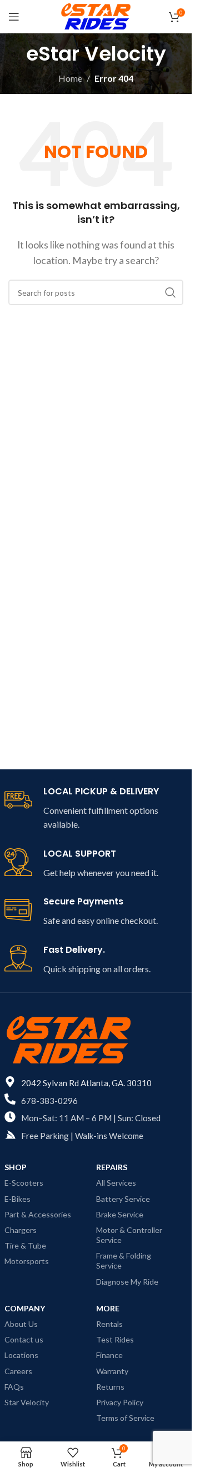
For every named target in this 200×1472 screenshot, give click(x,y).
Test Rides (115, 1339)
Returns (110, 1386)
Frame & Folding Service (123, 1260)
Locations (21, 1355)
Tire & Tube (25, 1245)
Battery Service (123, 1199)
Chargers (20, 1230)
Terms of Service (125, 1418)
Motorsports (26, 1261)
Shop (15, 1167)
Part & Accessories (37, 1214)
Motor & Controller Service (129, 1235)
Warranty (112, 1371)
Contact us (23, 1339)
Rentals (109, 1324)
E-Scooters (23, 1182)
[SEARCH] (170, 292)
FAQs (14, 1386)
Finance (109, 1355)
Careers (18, 1371)
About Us (21, 1324)
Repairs (111, 1167)
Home (70, 78)
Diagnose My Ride (127, 1281)
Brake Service (119, 1214)
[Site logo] (96, 15)
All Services (116, 1182)
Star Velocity (26, 1402)
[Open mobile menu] (14, 17)
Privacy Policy (119, 1402)
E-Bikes (17, 1199)
